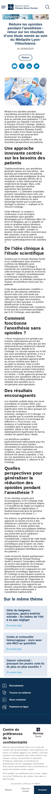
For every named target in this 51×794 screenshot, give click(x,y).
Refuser (8, 790)
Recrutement (16, 685)
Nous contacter (17, 699)
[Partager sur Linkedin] (29, 66)
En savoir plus (14, 625)
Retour (25, 57)
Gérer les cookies (25, 789)
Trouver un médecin (20, 693)
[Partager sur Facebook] (22, 66)
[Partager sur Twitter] (36, 66)
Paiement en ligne (18, 707)
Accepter (42, 790)
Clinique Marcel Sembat (26, 8)
